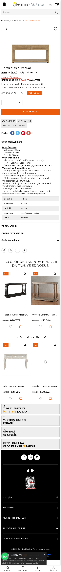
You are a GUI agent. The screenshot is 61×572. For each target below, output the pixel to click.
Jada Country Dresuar (14, 386)
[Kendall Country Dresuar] (45, 362)
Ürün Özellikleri (11, 142)
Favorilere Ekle (18, 326)
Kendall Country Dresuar (45, 386)
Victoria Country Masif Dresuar (23, 315)
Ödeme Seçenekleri (12, 233)
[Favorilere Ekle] (55, 29)
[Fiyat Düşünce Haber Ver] (24, 250)
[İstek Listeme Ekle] (10, 250)
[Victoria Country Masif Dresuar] (23, 290)
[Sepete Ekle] (28, 326)
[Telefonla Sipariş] (3, 250)
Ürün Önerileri (10, 240)
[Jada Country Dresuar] (15, 362)
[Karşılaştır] (17, 250)
